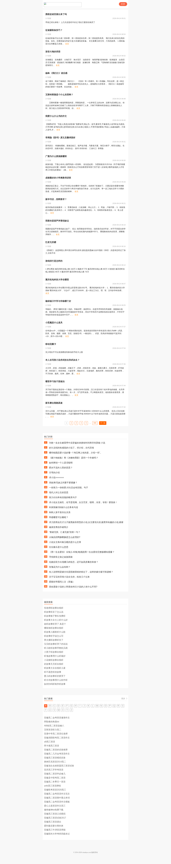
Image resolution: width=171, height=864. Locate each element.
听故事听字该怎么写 (53, 636)
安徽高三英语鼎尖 (52, 822)
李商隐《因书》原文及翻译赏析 (60, 137)
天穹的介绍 (54, 472)
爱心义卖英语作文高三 (54, 806)
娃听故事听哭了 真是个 (55, 624)
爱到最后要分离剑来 (53, 826)
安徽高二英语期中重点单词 (57, 798)
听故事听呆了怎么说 (53, 612)
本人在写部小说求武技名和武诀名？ (62, 360)
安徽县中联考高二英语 (54, 778)
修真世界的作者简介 (58, 527)
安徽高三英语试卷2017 (55, 818)
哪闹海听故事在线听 (53, 628)
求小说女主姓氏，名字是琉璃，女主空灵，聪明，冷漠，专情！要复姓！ (83, 502)
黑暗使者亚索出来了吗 (56, 14)
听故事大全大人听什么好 (56, 620)
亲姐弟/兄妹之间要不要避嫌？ (63, 482)
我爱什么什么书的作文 (56, 116)
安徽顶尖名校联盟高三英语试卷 (59, 766)
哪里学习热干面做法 (55, 381)
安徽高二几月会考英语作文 (57, 754)
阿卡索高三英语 (51, 746)
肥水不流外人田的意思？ (61, 468)
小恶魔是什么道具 (54, 322)
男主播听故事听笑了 (53, 640)
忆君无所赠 (50, 242)
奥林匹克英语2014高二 (55, 762)
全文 (67, 44)
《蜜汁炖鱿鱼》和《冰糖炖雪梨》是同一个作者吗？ (73, 458)
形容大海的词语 (52, 51)
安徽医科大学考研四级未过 (57, 834)
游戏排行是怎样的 (54, 261)
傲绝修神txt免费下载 (53, 810)
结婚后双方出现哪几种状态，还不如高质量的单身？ (73, 562)
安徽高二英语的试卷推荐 (56, 750)
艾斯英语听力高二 (52, 730)
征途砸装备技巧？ (54, 30)
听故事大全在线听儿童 (54, 668)
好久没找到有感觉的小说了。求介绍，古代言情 (71, 448)
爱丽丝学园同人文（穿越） (62, 582)
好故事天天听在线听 (53, 664)
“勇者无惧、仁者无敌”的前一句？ (64, 532)
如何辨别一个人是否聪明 (61, 463)
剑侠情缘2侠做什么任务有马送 (63, 507)
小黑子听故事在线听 (53, 652)
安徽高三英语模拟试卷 (54, 758)
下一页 (102, 423)
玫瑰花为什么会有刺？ (59, 567)
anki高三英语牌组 (52, 786)
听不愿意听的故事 (52, 672)
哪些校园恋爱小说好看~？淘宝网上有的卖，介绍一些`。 (75, 453)
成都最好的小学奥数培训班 (58, 178)
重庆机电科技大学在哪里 (57, 279)
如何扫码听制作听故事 (54, 684)
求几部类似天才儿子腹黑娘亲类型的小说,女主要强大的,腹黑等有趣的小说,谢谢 (86, 522)
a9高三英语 (49, 742)
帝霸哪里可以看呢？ (58, 517)
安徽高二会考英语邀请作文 (57, 718)
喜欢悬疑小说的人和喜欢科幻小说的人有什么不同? (73, 587)
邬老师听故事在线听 (53, 608)
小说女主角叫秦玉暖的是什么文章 (65, 542)
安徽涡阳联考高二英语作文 (57, 738)
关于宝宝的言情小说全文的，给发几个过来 (69, 577)
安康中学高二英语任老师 (56, 734)
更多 (123, 698)
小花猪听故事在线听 (53, 660)
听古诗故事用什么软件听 (56, 680)
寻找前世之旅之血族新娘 (61, 557)
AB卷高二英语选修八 (54, 726)
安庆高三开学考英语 (53, 770)
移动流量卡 (50, 344)
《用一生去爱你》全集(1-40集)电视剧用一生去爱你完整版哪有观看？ (81, 552)
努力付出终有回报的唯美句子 (63, 497)
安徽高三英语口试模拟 (54, 814)
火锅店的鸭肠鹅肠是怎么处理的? (64, 537)
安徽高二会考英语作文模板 (57, 802)
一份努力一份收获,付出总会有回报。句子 (68, 487)
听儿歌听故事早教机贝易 (56, 648)
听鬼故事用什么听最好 (54, 656)
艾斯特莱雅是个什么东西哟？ (59, 94)
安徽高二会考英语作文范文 (57, 794)
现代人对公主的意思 (58, 492)
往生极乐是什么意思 (58, 547)
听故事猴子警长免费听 (54, 616)
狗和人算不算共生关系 (59, 512)
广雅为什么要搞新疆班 (56, 156)
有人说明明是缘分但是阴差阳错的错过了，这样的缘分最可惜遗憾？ (81, 572)
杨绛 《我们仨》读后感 (56, 73)
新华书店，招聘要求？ (56, 199)
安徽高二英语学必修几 (54, 774)
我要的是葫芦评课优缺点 (57, 221)
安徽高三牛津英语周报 (54, 830)
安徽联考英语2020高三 (55, 790)
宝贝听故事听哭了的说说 (56, 644)
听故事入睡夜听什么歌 (54, 632)
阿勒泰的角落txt (51, 722)
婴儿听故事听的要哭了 (54, 676)
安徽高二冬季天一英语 (54, 782)
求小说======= (56, 477)
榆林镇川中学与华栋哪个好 (58, 301)
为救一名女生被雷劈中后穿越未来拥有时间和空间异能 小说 (77, 443)
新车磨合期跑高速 (54, 403)
